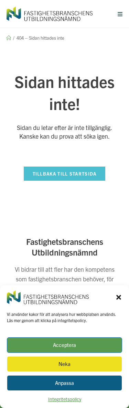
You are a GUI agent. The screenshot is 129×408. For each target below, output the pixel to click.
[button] (118, 297)
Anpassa (64, 382)
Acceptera (64, 344)
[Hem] (9, 38)
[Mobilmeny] (120, 13)
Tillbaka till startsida (65, 174)
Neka (64, 363)
